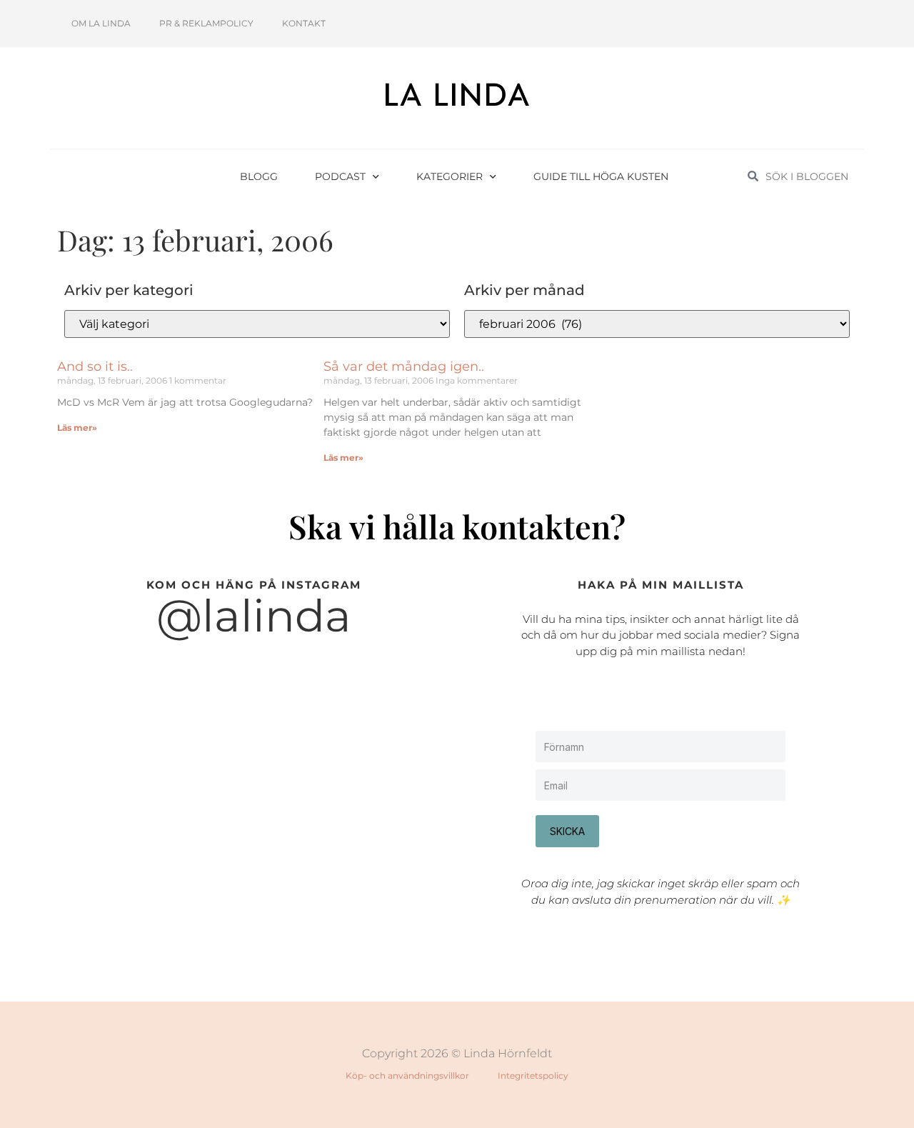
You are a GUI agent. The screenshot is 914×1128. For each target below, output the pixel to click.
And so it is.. (95, 366)
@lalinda (253, 616)
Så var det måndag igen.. (403, 366)
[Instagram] (758, 24)
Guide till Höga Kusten (600, 176)
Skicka (567, 831)
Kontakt (304, 23)
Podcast (340, 176)
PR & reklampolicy (206, 23)
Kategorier (449, 176)
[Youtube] (782, 24)
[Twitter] (805, 24)
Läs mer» (77, 427)
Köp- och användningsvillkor (407, 1075)
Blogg (259, 176)
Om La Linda (101, 23)
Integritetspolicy (533, 1075)
